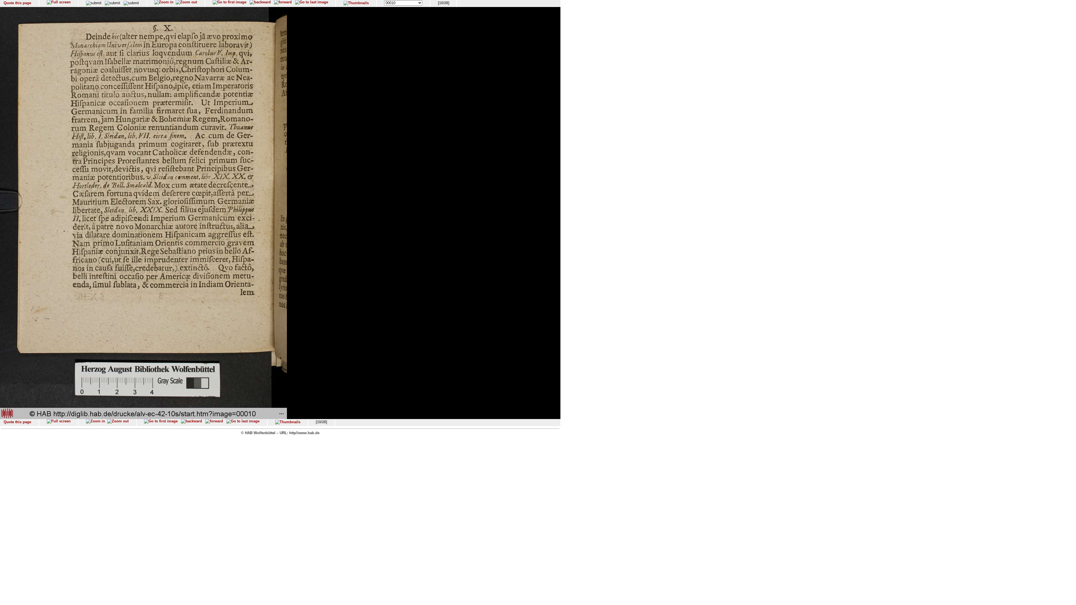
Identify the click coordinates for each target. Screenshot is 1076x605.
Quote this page (17, 3)
